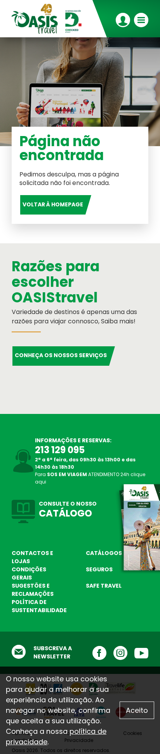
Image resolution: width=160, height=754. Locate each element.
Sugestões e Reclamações (33, 590)
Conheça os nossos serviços (61, 355)
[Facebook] (95, 652)
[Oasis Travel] (49, 18)
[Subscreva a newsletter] (19, 652)
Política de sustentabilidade (39, 606)
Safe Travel (104, 586)
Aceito (137, 710)
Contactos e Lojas (32, 557)
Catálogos (104, 553)
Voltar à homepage (53, 204)
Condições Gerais (29, 573)
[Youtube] (137, 652)
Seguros (99, 569)
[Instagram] (116, 652)
